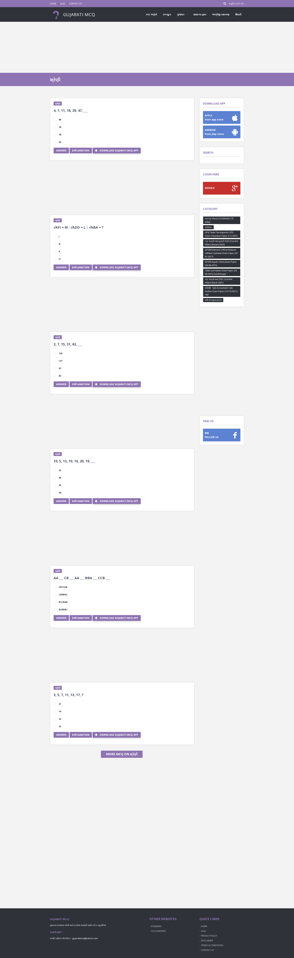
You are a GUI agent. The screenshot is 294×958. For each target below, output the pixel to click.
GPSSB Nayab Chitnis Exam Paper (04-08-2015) (221, 263)
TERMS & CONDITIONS (212, 945)
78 (60, 134)
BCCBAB (63, 602)
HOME (53, 3)
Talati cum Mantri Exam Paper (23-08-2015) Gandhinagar (221, 272)
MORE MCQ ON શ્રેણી (121, 754)
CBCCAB (63, 587)
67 (60, 368)
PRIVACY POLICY (209, 935)
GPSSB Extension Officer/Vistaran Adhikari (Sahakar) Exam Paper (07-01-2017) (221, 253)
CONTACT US (75, 3)
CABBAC (63, 594)
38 (60, 492)
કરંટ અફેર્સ (151, 14)
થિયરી (238, 14)
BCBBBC (63, 609)
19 (60, 711)
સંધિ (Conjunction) (213, 300)
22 (60, 718)
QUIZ (62, 3)
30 (60, 485)
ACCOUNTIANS (158, 930)
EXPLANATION (80, 150)
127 (60, 360)
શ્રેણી (57, 103)
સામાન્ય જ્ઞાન (199, 14)
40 (60, 477)
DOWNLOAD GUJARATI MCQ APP (119, 150)
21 (60, 703)
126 (60, 353)
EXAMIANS (156, 926)
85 (60, 142)
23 (60, 470)
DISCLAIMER (207, 940)
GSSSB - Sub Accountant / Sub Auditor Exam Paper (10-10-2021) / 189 (221, 291)
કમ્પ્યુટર (167, 14)
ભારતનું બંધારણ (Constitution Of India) (219, 220)
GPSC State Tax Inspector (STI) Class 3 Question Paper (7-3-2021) (221, 234)
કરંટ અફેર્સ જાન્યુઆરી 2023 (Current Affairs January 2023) (221, 243)
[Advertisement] (147, 47)
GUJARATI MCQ (78, 14)
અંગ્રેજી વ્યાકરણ (220, 14)
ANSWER (61, 150)
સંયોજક (208, 227)
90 (60, 119)
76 (60, 127)
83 (60, 375)
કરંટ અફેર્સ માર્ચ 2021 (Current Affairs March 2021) (218, 281)
